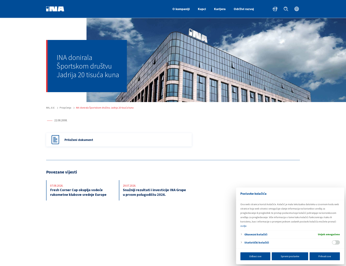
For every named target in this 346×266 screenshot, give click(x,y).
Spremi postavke (290, 256)
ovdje (243, 225)
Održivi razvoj (244, 9)
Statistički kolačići (256, 242)
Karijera (220, 9)
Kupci (202, 9)
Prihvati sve (324, 256)
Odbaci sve (255, 256)
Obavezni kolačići (255, 234)
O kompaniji (181, 9)
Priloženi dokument (79, 140)
